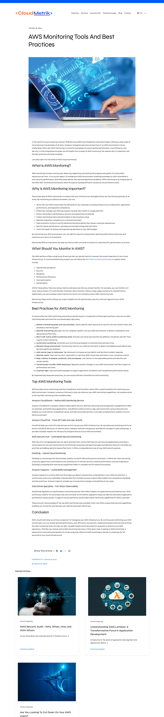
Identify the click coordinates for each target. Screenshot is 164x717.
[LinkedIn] (61, 551)
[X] (57, 551)
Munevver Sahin (40, 564)
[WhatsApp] (65, 551)
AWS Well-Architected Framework (99, 259)
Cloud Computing (26, 621)
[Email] (69, 551)
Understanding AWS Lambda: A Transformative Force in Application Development (111, 630)
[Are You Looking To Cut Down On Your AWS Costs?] (47, 664)
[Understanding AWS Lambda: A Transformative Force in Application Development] (117, 579)
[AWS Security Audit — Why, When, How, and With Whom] (47, 579)
